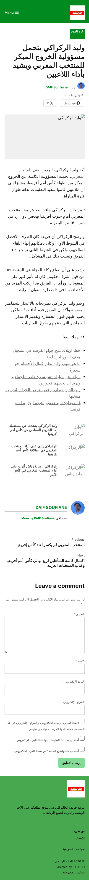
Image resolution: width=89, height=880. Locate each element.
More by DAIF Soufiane (38, 518)
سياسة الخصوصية (74, 849)
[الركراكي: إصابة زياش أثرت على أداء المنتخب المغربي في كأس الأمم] (72, 472)
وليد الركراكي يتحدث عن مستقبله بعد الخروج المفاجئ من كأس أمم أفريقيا (33, 429)
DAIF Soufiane (56, 87)
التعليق (79, 614)
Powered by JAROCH (70, 867)
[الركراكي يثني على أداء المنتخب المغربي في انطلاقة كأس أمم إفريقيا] (72, 452)
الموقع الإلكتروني (74, 702)
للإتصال (80, 838)
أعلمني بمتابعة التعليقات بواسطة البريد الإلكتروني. (47, 740)
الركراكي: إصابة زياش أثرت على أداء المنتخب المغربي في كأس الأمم (34, 470)
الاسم (80, 661)
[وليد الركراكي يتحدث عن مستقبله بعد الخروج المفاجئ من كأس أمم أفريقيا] (72, 432)
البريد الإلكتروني (73, 681)
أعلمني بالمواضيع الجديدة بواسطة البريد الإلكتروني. (46, 751)
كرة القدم (77, 31)
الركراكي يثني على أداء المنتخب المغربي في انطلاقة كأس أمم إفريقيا (34, 450)
